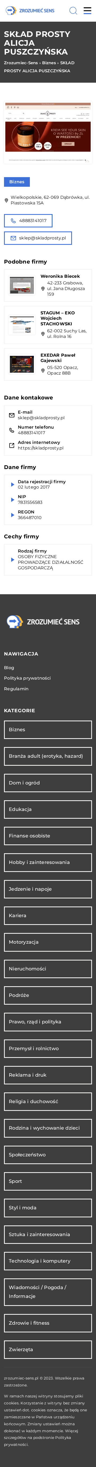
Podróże (19, 995)
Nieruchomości (27, 969)
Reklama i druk (28, 1075)
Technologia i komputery (39, 1261)
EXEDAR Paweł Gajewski (58, 358)
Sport (15, 1181)
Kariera (17, 916)
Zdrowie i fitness (29, 1323)
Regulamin (16, 688)
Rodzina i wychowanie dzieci (44, 1128)
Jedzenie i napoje (30, 889)
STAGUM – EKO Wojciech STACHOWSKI (58, 318)
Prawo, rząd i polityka (35, 1022)
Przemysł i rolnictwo (34, 1048)
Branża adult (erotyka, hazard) (46, 756)
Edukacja (20, 809)
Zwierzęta (21, 1349)
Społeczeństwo (27, 1155)
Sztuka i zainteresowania (39, 1234)
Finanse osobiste (29, 836)
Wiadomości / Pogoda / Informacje (37, 1292)
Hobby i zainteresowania (39, 862)
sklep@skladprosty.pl (42, 238)
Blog (9, 667)
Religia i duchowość (33, 1101)
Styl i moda (23, 1208)
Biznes (17, 181)
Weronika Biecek (60, 276)
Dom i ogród (24, 783)
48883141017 (32, 220)
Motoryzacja (24, 942)
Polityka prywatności (27, 678)
